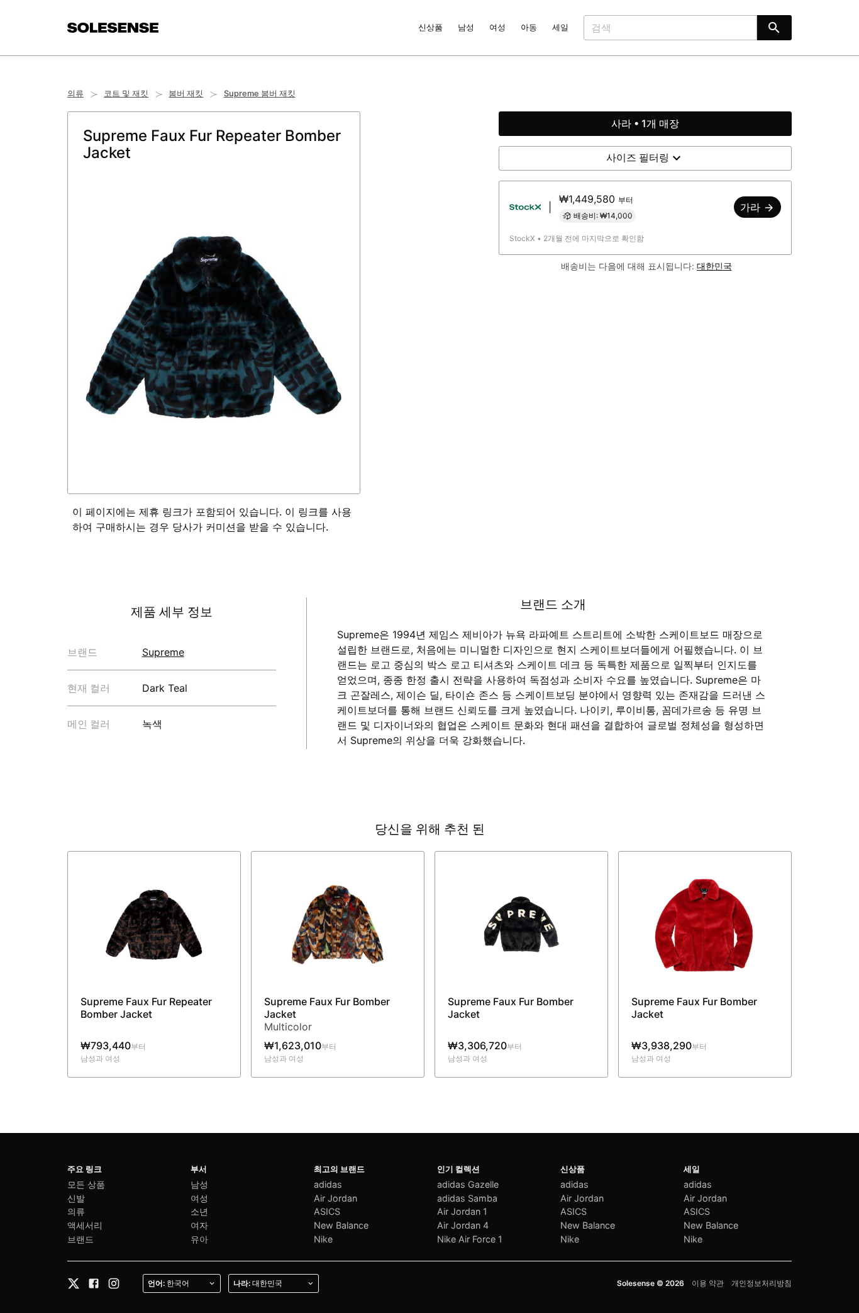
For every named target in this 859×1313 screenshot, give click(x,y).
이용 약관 (708, 1283)
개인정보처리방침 (761, 1283)
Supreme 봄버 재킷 (260, 93)
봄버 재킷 (186, 93)
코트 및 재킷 (126, 93)
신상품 (430, 27)
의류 (75, 93)
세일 (560, 27)
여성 (497, 27)
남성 (466, 27)
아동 (529, 27)
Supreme (163, 652)
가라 (751, 207)
